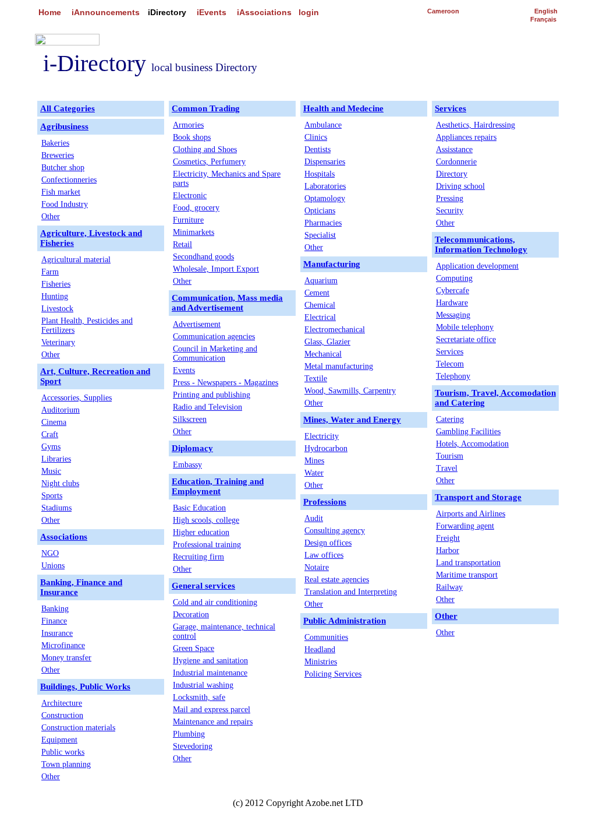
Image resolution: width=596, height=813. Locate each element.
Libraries (56, 459)
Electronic (190, 195)
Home (49, 12)
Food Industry (64, 204)
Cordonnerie (456, 161)
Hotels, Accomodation (472, 443)
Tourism (449, 456)
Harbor (447, 550)
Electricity (321, 436)
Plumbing (189, 734)
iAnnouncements (106, 12)
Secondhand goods (203, 256)
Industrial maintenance (210, 672)
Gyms (51, 446)
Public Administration (344, 620)
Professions (324, 501)
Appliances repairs (466, 137)
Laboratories (325, 186)
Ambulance (323, 125)
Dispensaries (324, 161)
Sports (51, 495)
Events (184, 370)
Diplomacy (192, 448)
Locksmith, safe (199, 697)
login (309, 12)
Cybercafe (452, 290)
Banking (55, 608)
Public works (62, 752)
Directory (451, 174)
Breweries (57, 155)
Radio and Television (207, 407)
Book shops (192, 137)
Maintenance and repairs (213, 721)
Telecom (450, 364)
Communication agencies (214, 336)
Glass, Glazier (327, 341)
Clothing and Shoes (205, 149)
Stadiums (56, 508)
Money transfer (66, 657)
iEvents (211, 12)
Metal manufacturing (338, 366)
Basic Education (199, 508)
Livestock (57, 308)
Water (314, 473)
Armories (188, 125)
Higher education (201, 532)
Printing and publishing (211, 394)
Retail (182, 244)
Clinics (315, 137)
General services (203, 585)
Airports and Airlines (470, 513)
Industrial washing (203, 685)
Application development (477, 266)
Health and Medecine (343, 108)
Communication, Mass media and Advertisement (227, 302)
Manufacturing (331, 264)
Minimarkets (193, 232)
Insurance (57, 633)
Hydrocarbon (325, 448)
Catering (450, 419)
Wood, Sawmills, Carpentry (350, 390)
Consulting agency (334, 530)
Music (51, 471)
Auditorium (60, 410)
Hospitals (319, 174)
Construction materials (78, 727)
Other (50, 216)
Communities (326, 637)
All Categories (67, 108)
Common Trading (206, 108)
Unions (53, 565)
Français (543, 19)
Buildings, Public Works (85, 686)
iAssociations (264, 12)
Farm (50, 272)
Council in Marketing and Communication (215, 353)
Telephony (453, 376)
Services (450, 108)
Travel (446, 468)
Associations (63, 536)
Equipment (59, 739)
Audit (313, 518)
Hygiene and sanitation (210, 660)
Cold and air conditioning (215, 602)
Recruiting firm (198, 556)
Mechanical (323, 354)
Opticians (319, 210)
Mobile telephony (465, 327)
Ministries (320, 661)
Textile (315, 378)
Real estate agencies (336, 579)
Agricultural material (76, 259)
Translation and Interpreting (350, 591)
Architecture (61, 703)
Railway (449, 587)
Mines (314, 460)
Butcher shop (62, 167)
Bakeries (55, 143)
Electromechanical (334, 329)
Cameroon (443, 11)
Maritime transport (467, 575)
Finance (54, 621)
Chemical (319, 305)
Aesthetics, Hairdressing (475, 125)
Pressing (449, 198)
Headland (319, 649)
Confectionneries (69, 179)
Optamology (324, 198)
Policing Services (332, 674)
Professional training (207, 544)
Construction (62, 715)
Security (449, 210)
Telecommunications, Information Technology (481, 244)
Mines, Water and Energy (352, 419)
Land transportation (468, 562)
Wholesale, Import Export (216, 269)
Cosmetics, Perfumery (209, 161)
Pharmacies (323, 223)
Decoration (191, 614)
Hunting (54, 296)
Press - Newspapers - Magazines (225, 382)
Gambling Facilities (468, 431)
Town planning (66, 764)
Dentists (317, 149)
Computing (454, 278)
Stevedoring (192, 746)
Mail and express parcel (211, 709)
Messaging (453, 315)
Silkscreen (190, 419)
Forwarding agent (465, 526)
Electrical (320, 317)
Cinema (53, 422)
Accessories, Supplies (76, 397)
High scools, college (206, 520)
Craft (49, 434)
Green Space (193, 648)
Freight (448, 538)
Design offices (328, 543)
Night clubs (60, 483)
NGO (50, 553)
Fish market (60, 192)
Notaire (316, 567)
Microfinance (63, 645)
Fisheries (55, 284)
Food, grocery (196, 207)
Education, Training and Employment (218, 486)
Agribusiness (64, 126)
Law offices (323, 555)
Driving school (460, 186)
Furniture (188, 220)
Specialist (320, 235)
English (546, 11)
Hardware (452, 302)
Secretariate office (466, 339)
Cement (316, 292)
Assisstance (454, 149)
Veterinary (58, 342)
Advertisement (197, 324)
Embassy (187, 464)
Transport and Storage (478, 497)
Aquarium (321, 280)
